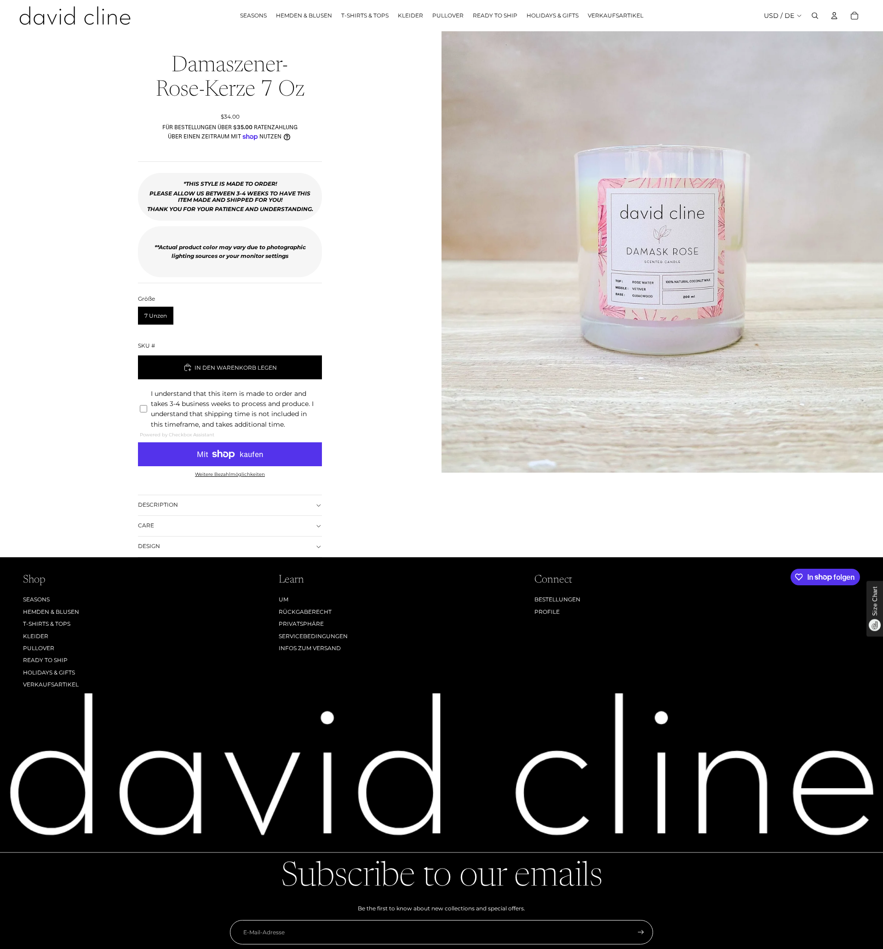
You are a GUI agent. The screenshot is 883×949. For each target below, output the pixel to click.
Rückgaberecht (305, 611)
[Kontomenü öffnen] (834, 16)
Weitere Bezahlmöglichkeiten (230, 474)
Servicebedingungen (313, 636)
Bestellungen (557, 599)
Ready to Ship (45, 660)
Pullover (38, 648)
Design (149, 546)
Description (158, 504)
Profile (547, 611)
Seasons (36, 599)
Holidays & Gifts (49, 672)
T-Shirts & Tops (46, 623)
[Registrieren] (641, 932)
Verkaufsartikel (51, 684)
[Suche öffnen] (815, 16)
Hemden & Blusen (51, 611)
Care (146, 525)
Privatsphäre (301, 623)
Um (283, 599)
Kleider (35, 636)
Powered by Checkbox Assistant (177, 434)
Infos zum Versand (310, 648)
